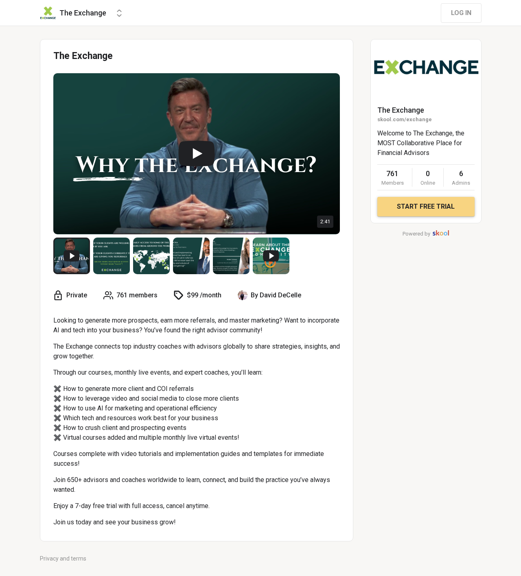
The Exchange (400, 110)
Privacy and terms (63, 558)
